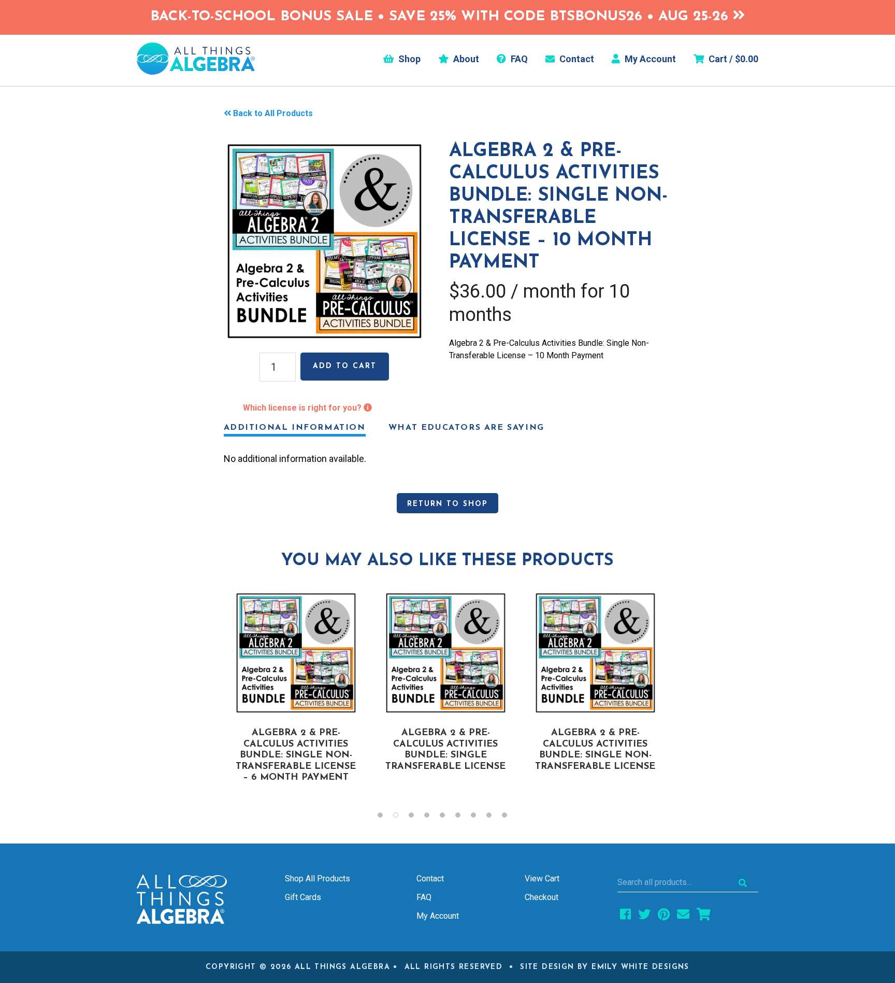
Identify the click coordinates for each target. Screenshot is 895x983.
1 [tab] (385, 817)
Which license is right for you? (303, 408)
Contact (575, 59)
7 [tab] (478, 817)
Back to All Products (273, 113)
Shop (408, 59)
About (465, 59)
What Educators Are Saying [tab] (466, 428)
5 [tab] (447, 817)
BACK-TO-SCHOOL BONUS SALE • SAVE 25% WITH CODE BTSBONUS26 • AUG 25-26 (441, 17)
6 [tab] (463, 817)
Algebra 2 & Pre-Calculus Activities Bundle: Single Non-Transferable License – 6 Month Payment (296, 755)
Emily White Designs (640, 967)
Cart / (732, 59)
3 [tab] (416, 817)
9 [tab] (509, 817)
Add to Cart (345, 366)
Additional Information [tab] (295, 428)
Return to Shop (447, 504)
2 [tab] (401, 817)
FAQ (518, 59)
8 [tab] (494, 817)
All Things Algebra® (196, 59)
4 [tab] (432, 817)
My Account (649, 59)
